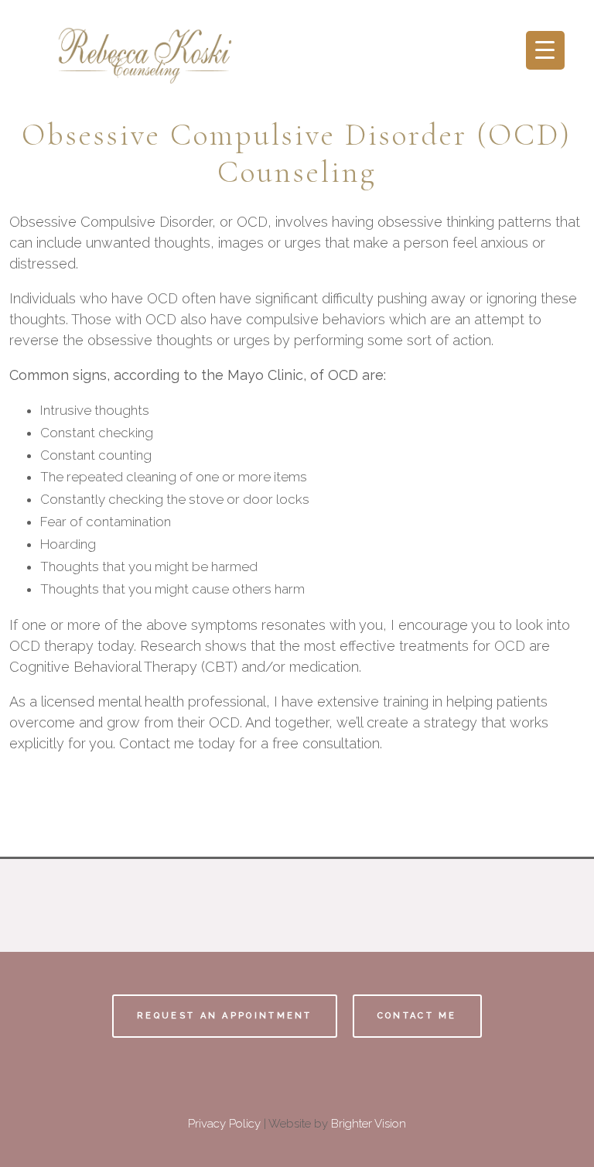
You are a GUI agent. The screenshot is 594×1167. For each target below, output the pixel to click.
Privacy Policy (224, 1124)
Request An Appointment (224, 1016)
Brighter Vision (368, 1124)
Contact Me (417, 1016)
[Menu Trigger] (545, 50)
